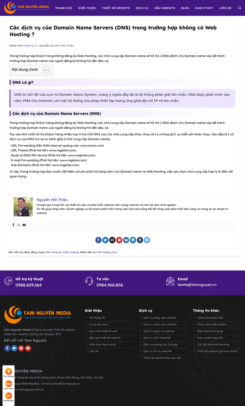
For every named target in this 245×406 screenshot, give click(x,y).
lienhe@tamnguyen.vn (197, 284)
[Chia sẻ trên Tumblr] (140, 240)
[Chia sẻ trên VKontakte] (126, 240)
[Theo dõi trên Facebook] (7, 348)
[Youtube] (24, 225)
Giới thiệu (87, 8)
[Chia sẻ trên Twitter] (105, 240)
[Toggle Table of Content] (44, 70)
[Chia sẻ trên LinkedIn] (133, 240)
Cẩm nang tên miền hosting (62, 252)
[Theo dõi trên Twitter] (14, 348)
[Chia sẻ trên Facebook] (98, 240)
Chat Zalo (8, 388)
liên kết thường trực (105, 252)
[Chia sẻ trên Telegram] (147, 240)
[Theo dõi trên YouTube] (28, 348)
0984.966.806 (109, 285)
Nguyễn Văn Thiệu (62, 45)
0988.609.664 (29, 285)
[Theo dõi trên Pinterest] (21, 348)
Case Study (204, 8)
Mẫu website (164, 8)
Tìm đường (8, 376)
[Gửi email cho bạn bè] (112, 240)
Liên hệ (225, 8)
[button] (239, 8)
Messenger (8, 400)
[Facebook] (13, 225)
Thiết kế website (116, 8)
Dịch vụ (142, 8)
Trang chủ (63, 8)
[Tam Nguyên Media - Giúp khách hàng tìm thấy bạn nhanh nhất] (26, 7)
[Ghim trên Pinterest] (119, 240)
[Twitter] (18, 225)
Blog (185, 8)
